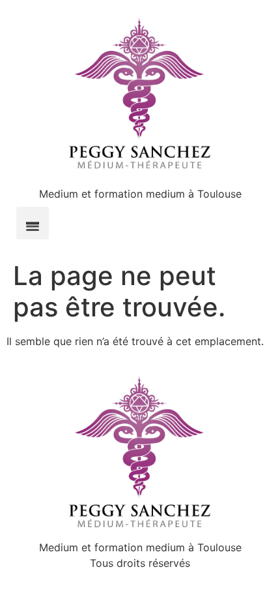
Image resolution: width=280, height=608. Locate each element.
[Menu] (32, 223)
